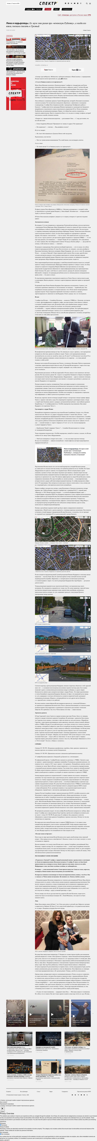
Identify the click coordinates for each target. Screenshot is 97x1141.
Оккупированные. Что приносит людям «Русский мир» (14, 42)
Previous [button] (4, 1013)
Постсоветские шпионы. (19, 1050)
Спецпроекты (67, 9)
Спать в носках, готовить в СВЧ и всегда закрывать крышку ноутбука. (19, 1076)
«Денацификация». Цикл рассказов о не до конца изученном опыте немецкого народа (15, 73)
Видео (56, 9)
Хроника (38, 9)
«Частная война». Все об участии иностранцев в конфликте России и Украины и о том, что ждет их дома (15, 51)
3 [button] (51, 1028)
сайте (59, 79)
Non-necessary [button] (4, 1132)
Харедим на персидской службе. (47, 1048)
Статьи (48, 9)
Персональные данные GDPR (84, 1091)
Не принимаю (10, 1104)
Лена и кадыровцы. (76, 452)
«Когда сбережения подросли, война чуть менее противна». (48, 1077)
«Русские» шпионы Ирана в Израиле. (77, 1077)
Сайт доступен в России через (74, 15)
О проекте (8, 1091)
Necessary (4, 1125)
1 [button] (46, 1028)
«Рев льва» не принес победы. (77, 1049)
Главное (28, 9)
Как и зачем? (3, 1102)
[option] (16, 1013)
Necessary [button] (3, 1123)
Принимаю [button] (3, 1104)
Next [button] (93, 1013)
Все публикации (24, 1091)
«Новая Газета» (87, 30)
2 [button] (48, 1028)
